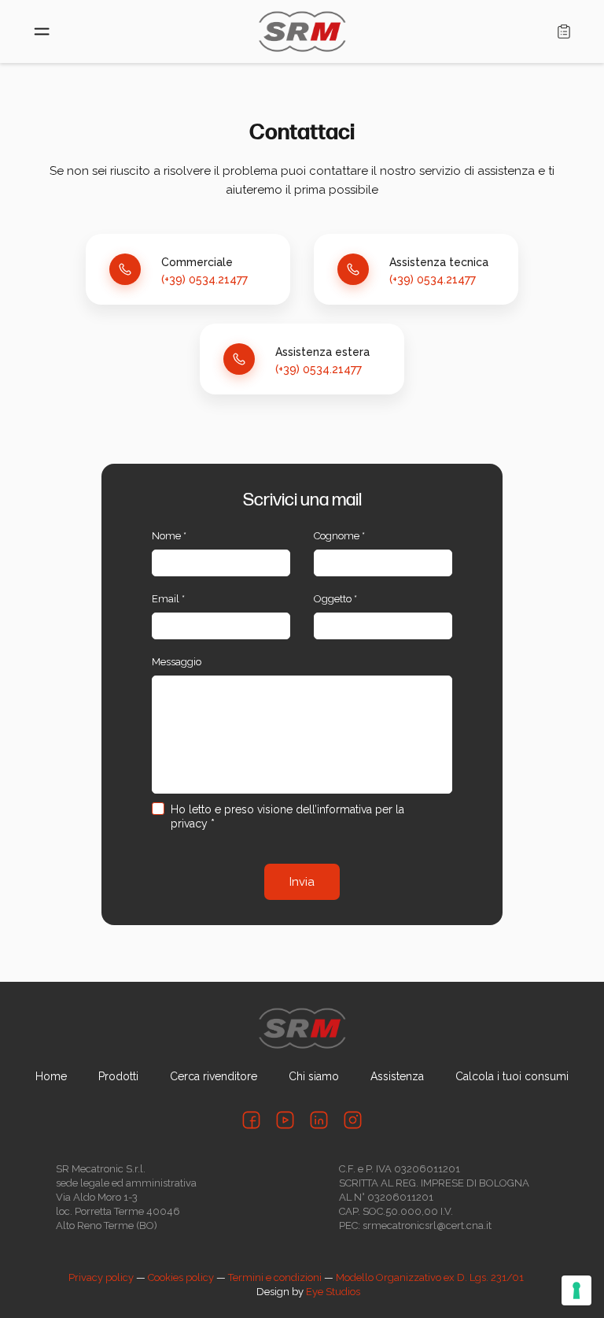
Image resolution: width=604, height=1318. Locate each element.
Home (51, 1076)
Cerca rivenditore (213, 1076)
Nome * (169, 536)
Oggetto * (335, 599)
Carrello (563, 31)
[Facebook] (251, 1120)
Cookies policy (181, 1277)
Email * (168, 599)
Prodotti (118, 1076)
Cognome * (339, 536)
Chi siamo (314, 1076)
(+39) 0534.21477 (204, 279)
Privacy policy (101, 1277)
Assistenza (397, 1076)
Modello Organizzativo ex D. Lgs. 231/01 (430, 1277)
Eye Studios (333, 1292)
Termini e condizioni (275, 1277)
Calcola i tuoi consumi (512, 1076)
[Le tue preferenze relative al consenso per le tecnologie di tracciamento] (576, 1290)
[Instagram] (352, 1120)
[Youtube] (285, 1120)
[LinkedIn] (319, 1120)
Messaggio (176, 662)
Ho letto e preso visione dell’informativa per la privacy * (287, 816)
